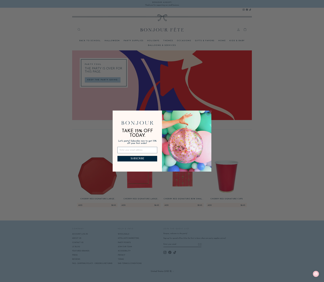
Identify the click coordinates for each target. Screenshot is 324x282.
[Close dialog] (208, 114)
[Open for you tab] (316, 274)
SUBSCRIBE (137, 158)
